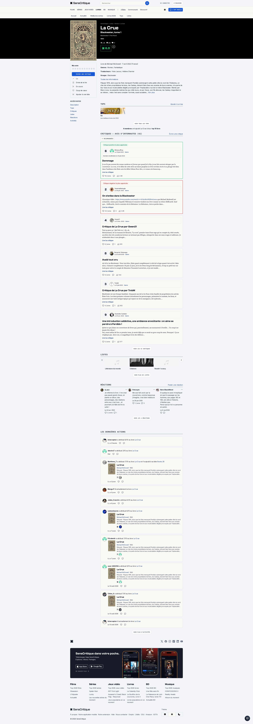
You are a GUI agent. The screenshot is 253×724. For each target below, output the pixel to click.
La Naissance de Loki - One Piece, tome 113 (154, 695)
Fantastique (118, 67)
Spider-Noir (93, 691)
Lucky (91, 694)
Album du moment (172, 698)
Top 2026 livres (133, 688)
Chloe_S (111, 594)
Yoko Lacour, (117, 71)
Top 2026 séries (95, 688)
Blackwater (112, 75)
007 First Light (113, 691)
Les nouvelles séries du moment (98, 699)
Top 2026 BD (151, 688)
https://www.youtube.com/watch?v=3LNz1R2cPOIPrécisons (136, 199)
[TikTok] (174, 642)
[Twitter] (162, 642)
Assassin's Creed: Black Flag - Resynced (117, 695)
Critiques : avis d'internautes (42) (121, 133)
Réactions (106, 384)
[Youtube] (181, 642)
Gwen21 (117, 219)
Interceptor (112, 440)
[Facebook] (166, 642)
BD (147, 684)
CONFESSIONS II (171, 691)
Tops (103, 104)
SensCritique (104, 23)
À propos (73, 714)
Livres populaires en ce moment (136, 701)
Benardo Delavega (120, 252)
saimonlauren (113, 511)
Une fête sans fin (152, 691)
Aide (113, 714)
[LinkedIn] (178, 642)
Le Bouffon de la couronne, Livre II (134, 695)
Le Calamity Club (133, 691)
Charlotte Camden (121, 314)
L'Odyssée (74, 694)
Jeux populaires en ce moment (116, 701)
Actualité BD (150, 700)
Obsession (74, 691)
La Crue (122, 23)
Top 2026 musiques (172, 688)
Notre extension (104, 714)
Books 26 (160, 462)
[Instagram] (170, 642)
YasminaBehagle (120, 188)
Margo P (111, 489)
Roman (117, 23)
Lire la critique (107, 172)
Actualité (73, 698)
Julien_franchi (113, 500)
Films (73, 684)
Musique (169, 684)
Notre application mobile (87, 714)
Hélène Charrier (128, 71)
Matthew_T (112, 462)
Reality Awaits (170, 694)
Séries (92, 684)
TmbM (116, 283)
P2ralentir (112, 538)
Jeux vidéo (114, 684)
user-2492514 (113, 566)
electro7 (111, 451)
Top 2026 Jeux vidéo (116, 688)
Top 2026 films (75, 688)
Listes (104, 354)
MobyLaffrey (119, 150)
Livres (111, 23)
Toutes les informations (109, 79)
